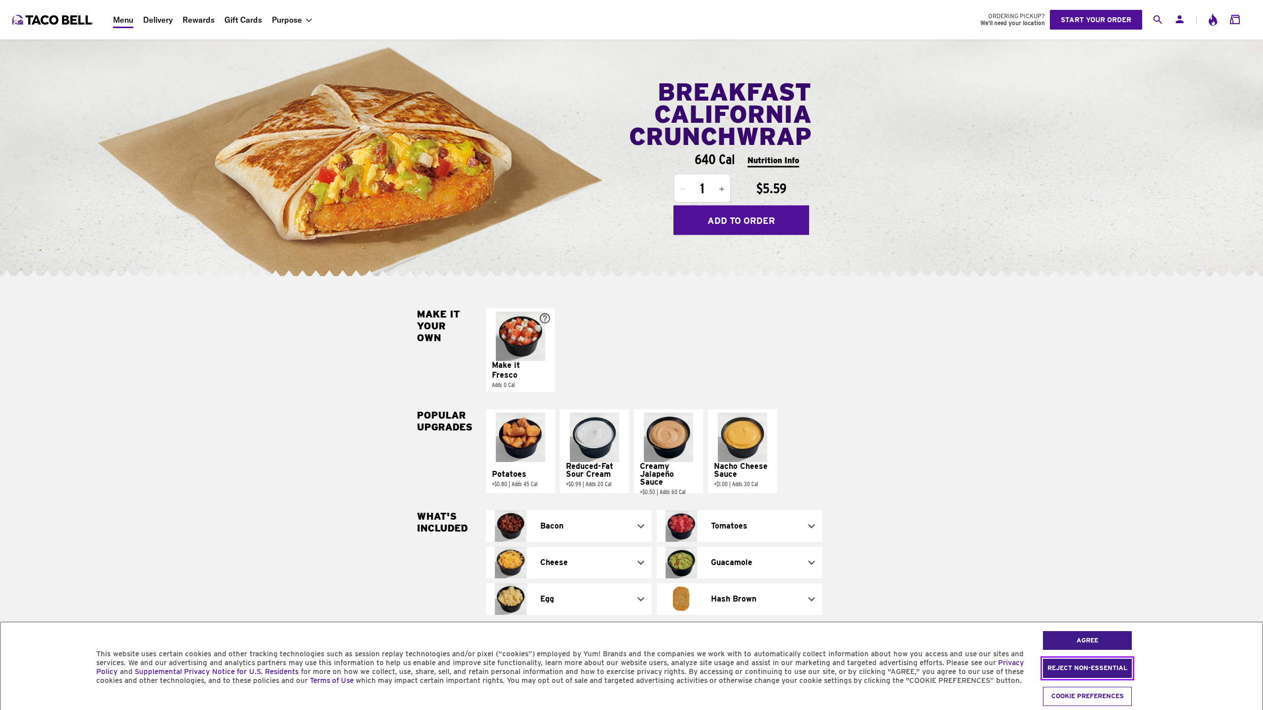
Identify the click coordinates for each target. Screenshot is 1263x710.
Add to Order (741, 220)
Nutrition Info (773, 160)
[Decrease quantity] (682, 189)
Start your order (1096, 20)
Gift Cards (243, 20)
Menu (123, 20)
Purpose (287, 20)
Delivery (158, 20)
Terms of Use (332, 680)
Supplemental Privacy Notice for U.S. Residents (216, 671)
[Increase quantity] (721, 189)
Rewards (199, 20)
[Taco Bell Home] (53, 20)
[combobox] (569, 526)
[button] (520, 350)
